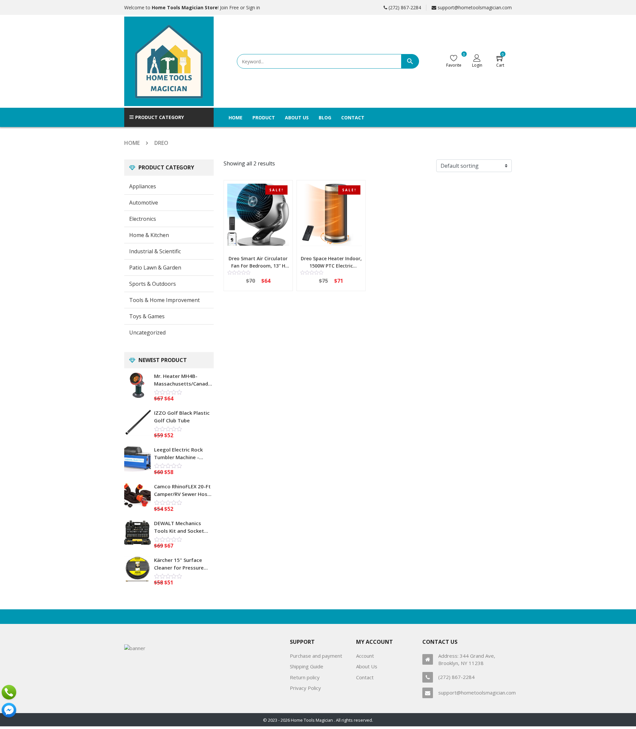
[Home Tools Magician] (169, 60)
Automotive (143, 202)
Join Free (229, 7)
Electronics (142, 218)
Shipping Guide (306, 666)
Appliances (142, 186)
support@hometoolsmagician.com (477, 692)
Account (365, 655)
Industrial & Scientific (155, 251)
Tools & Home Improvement (164, 300)
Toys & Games (147, 316)
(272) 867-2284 (456, 677)
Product (263, 117)
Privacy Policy (305, 688)
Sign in (253, 7)
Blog (325, 117)
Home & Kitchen (149, 235)
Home (235, 117)
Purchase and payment (316, 655)
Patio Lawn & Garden (155, 267)
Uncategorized (147, 332)
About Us (297, 117)
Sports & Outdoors (152, 283)
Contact (352, 117)
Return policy (305, 677)
